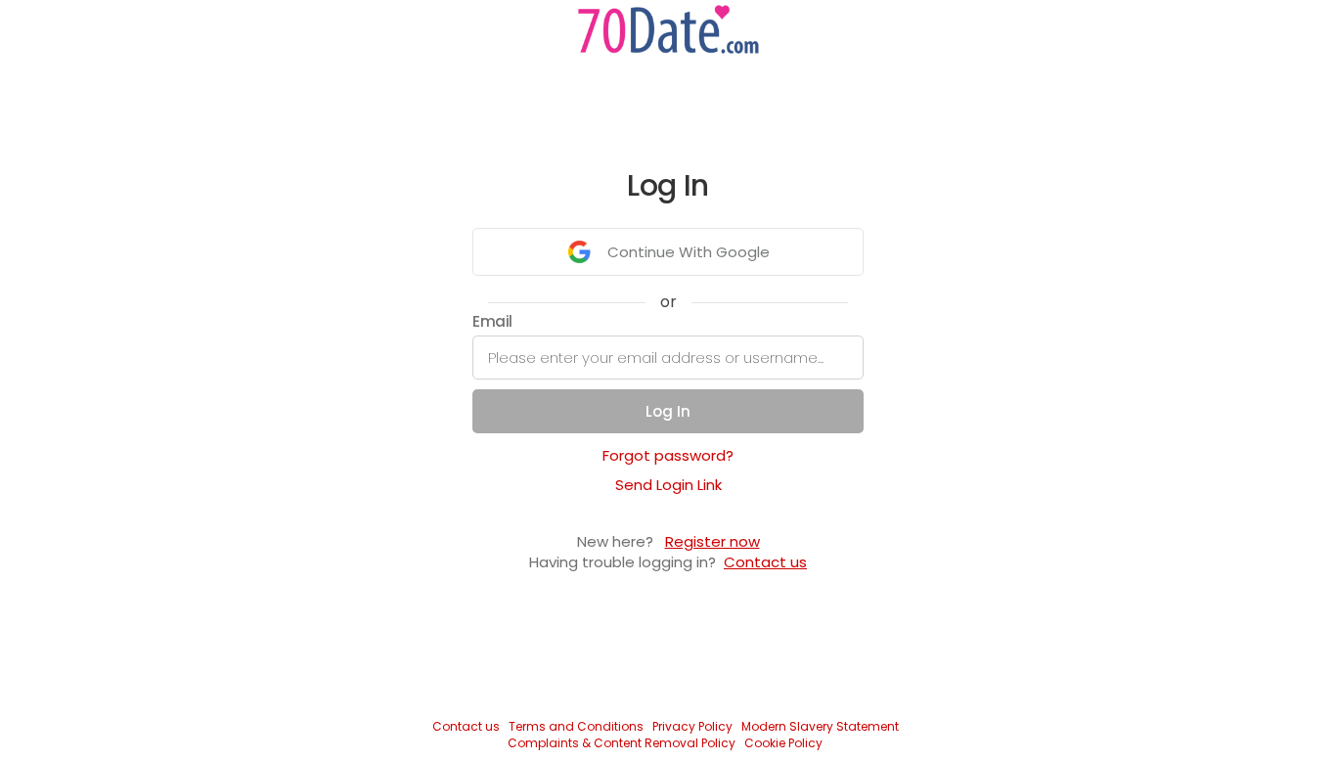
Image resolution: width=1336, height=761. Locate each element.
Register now (712, 541)
